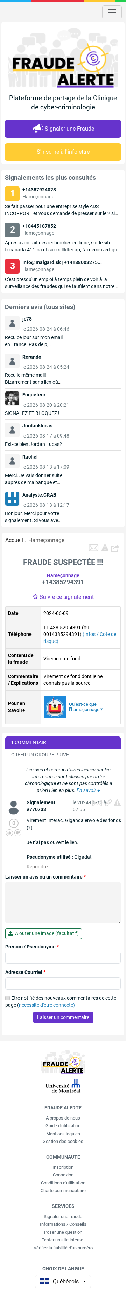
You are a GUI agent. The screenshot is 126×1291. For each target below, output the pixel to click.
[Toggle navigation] (112, 12)
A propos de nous (63, 1118)
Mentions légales (63, 1133)
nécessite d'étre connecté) (47, 1005)
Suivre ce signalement (67, 597)
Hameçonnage (46, 540)
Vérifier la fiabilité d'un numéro (63, 1247)
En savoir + (88, 790)
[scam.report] (105, 547)
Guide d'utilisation (63, 1125)
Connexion (63, 1175)
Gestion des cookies (63, 1141)
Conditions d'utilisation (63, 1183)
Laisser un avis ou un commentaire (45, 877)
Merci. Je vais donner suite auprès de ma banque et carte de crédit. (33, 482)
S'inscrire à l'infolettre (63, 151)
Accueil (14, 540)
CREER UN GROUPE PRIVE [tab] (40, 754)
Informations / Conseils (63, 1224)
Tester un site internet (63, 1239)
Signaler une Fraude (69, 128)
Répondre (37, 867)
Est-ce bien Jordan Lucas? (33, 444)
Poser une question (63, 1232)
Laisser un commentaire (63, 1017)
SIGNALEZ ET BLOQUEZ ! (32, 413)
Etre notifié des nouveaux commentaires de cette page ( (60, 1001)
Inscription (63, 1167)
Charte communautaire (63, 1190)
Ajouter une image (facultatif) (46, 933)
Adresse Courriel (25, 972)
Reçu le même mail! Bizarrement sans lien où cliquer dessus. (31, 382)
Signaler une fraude (63, 1216)
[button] (116, 548)
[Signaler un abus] (117, 802)
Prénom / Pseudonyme (32, 946)
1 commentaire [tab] (30, 742)
